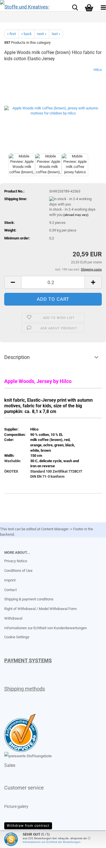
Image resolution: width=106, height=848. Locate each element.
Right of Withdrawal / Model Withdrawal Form (40, 609)
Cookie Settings (16, 637)
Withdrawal (13, 618)
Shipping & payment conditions (28, 599)
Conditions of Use (18, 570)
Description (17, 357)
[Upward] (15, 839)
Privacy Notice (15, 561)
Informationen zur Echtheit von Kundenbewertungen (45, 628)
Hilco (98, 70)
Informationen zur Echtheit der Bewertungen (52, 841)
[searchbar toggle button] (75, 7)
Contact (10, 590)
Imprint (10, 580)
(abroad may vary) (75, 215)
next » (41, 34)
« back (26, 34)
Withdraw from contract (28, 826)
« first (11, 34)
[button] (12, 282)
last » (56, 34)
